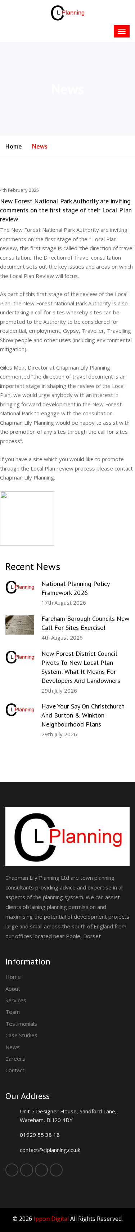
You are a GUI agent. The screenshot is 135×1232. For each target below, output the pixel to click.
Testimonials (21, 1023)
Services (15, 1000)
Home (13, 146)
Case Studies (21, 1035)
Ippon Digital (51, 1219)
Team (12, 1011)
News (12, 1047)
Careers (15, 1058)
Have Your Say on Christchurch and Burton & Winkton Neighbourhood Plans (83, 715)
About (12, 988)
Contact (14, 1070)
